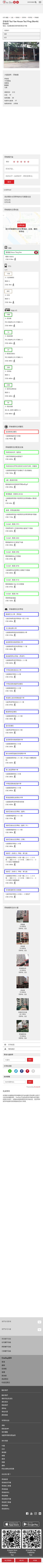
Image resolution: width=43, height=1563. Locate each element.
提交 (9, 182)
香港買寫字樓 (6, 1499)
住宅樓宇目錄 (6, 1342)
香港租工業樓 (6, 1486)
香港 (3, 1362)
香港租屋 (5, 1479)
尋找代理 (5, 1412)
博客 (3, 1425)
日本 (3, 1449)
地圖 (5, 34)
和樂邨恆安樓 (22, 1012)
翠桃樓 (23, 946)
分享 (22, 1560)
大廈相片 (6, 30)
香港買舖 (5, 1505)
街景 (5, 37)
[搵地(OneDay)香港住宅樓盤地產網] (11, 2)
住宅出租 (7, 202)
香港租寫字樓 (6, 1483)
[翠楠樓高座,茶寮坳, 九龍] (23, 1026)
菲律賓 (4, 1369)
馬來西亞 (5, 1379)
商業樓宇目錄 (6, 1347)
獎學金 (4, 1408)
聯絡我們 (5, 1405)
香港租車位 (5, 1492)
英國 (3, 1462)
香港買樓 (5, 1496)
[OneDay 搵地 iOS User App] (12, 1524)
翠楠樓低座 (22, 968)
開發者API (5, 1429)
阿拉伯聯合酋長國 (8, 1469)
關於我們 (5, 1395)
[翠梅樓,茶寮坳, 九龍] (23, 916)
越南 (3, 1365)
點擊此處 (21, 225)
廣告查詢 (5, 1402)
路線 (35, 1560)
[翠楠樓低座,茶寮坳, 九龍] (23, 960)
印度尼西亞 (6, 1382)
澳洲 (3, 1459)
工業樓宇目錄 (6, 1351)
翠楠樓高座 (22, 1034)
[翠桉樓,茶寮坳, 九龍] (23, 982)
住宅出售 (7, 200)
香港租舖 (5, 1489)
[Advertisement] (21, 130)
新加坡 (4, 1376)
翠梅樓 (23, 924)
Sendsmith (37, 1087)
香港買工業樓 (6, 1502)
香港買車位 (5, 1509)
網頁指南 (5, 1415)
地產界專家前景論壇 (9, 1435)
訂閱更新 (8, 1560)
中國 (3, 1446)
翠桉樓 (23, 990)
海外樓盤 (5, 1432)
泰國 (3, 1372)
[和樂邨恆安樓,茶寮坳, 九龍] (23, 1004)
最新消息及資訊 (7, 1399)
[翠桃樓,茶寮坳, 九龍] (23, 938)
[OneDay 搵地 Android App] (31, 1524)
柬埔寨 (4, 1452)
